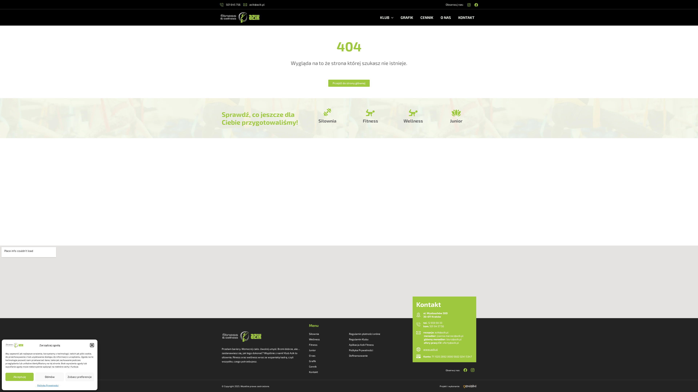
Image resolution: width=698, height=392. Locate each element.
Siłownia (327, 120)
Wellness (413, 120)
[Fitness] (370, 112)
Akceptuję (19, 376)
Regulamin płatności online (364, 333)
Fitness (370, 120)
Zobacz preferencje (80, 376)
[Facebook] (476, 5)
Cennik (426, 17)
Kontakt (466, 17)
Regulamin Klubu (358, 339)
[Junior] (456, 112)
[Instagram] (469, 5)
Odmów (50, 376)
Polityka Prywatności (48, 385)
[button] (92, 345)
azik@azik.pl (256, 4)
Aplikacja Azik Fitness (361, 344)
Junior (456, 120)
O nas (446, 17)
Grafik (407, 17)
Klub (384, 17)
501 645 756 (232, 4)
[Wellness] (413, 112)
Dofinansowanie (358, 355)
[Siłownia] (327, 112)
